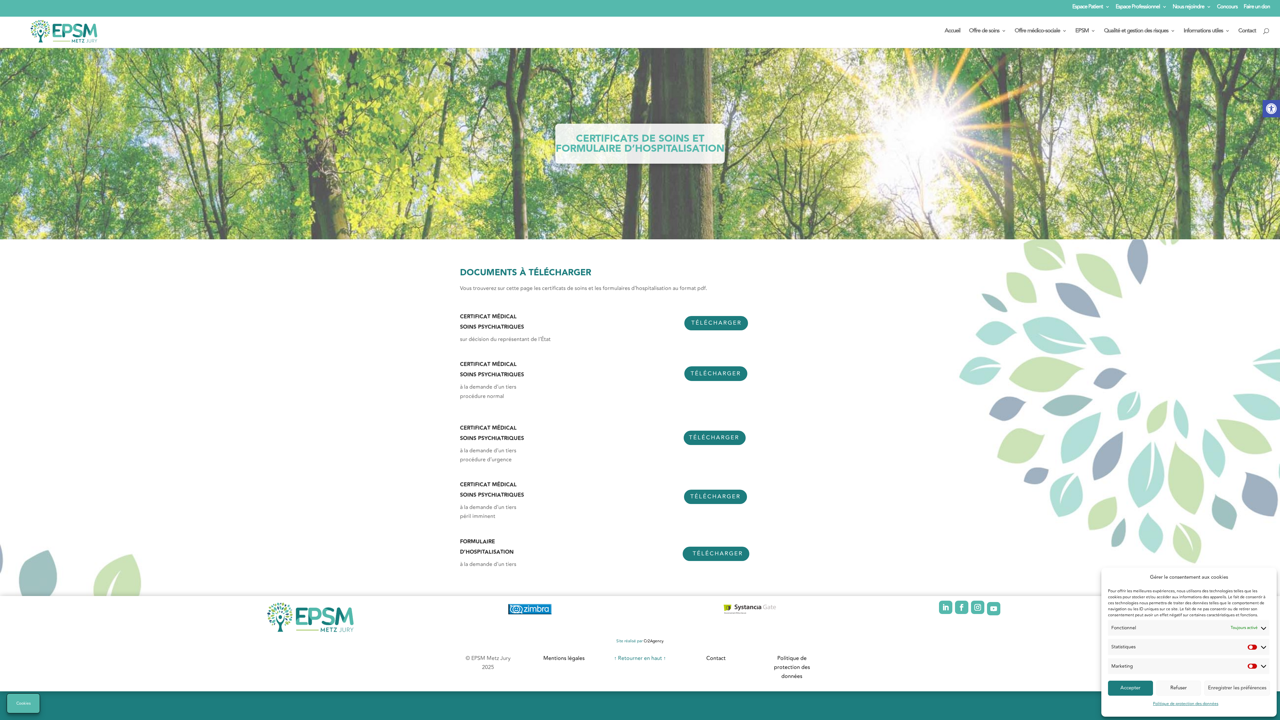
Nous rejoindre (1188, 7)
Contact (1247, 31)
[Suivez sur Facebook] (961, 607)
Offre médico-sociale (1037, 31)
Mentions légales (564, 658)
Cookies (23, 703)
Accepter (1130, 688)
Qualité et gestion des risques (1136, 31)
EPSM (1082, 31)
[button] (1271, 108)
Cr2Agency (654, 641)
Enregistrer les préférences (1237, 688)
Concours (1227, 7)
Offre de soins (984, 31)
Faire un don (1257, 7)
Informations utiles (1203, 31)
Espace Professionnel (1138, 7)
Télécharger (716, 323)
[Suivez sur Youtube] (993, 608)
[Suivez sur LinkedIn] (945, 607)
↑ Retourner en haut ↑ (640, 658)
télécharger (718, 553)
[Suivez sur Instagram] (977, 607)
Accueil (952, 31)
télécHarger (715, 496)
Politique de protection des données (1185, 704)
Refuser (1178, 688)
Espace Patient (1087, 7)
